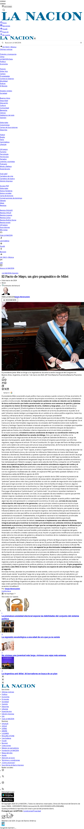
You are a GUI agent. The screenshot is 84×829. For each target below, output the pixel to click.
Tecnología (4, 154)
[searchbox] (41, 42)
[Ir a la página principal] (42, 20)
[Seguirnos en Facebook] (3, 770)
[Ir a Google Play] (8, 796)
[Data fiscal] (3, 825)
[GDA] (8, 818)
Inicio (4, 23)
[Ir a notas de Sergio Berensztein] (42, 291)
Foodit (4, 29)
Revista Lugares (6, 215)
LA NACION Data (6, 59)
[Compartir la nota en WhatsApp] (5, 383)
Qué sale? (3, 174)
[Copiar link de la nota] (3, 386)
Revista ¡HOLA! (5, 213)
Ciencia (3, 113)
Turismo (3, 152)
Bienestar (3, 110)
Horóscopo (4, 157)
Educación (4, 103)
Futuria (3, 69)
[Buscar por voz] (81, 43)
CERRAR (3, 1)
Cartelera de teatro (7, 179)
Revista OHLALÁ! (6, 210)
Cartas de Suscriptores (9, 127)
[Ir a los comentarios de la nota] (5, 380)
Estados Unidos (6, 91)
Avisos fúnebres (6, 191)
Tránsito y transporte (8, 54)
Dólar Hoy (4, 71)
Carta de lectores (6, 196)
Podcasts (3, 164)
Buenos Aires (5, 98)
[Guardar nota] (3, 380)
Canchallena (4, 142)
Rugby (2, 137)
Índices (3, 83)
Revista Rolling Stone (8, 220)
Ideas (2, 203)
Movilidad (4, 81)
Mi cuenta (6, 35)
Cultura (3, 105)
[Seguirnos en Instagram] (3, 783)
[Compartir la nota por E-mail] (8, 389)
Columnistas (5, 125)
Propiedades (5, 76)
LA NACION (6, 273)
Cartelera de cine (6, 176)
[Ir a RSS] (3, 789)
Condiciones (28, 811)
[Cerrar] (35, 38)
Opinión (14, 273)
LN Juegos (4, 149)
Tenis (2, 139)
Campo (3, 74)
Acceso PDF (4, 186)
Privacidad (37, 811)
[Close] (3, 676)
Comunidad (4, 108)
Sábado (3, 200)
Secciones (6, 26)
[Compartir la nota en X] (5, 389)
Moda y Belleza (6, 166)
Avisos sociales (5, 193)
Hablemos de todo (7, 115)
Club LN (5, 32)
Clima (2, 57)
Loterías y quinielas (7, 161)
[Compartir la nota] (3, 383)
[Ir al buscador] (4, 10)
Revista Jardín (5, 222)
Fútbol (2, 135)
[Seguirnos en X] (3, 777)
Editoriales (4, 122)
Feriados (3, 159)
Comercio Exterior (7, 79)
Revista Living (5, 218)
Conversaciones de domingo (11, 198)
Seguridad (4, 100)
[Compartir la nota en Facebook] (3, 389)
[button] (42, 152)
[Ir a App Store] (8, 801)
